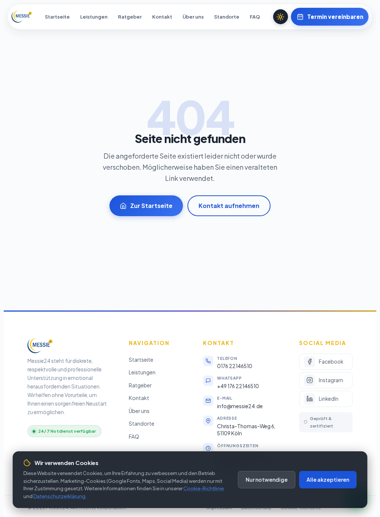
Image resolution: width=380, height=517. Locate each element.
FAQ (255, 17)
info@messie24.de (240, 406)
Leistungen (94, 17)
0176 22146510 (234, 366)
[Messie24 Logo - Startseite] (22, 17)
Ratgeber (130, 17)
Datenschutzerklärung (59, 496)
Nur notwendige (267, 479)
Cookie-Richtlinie (203, 488)
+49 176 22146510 (238, 386)
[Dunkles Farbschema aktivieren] (280, 16)
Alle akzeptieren (328, 479)
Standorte (226, 17)
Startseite (57, 17)
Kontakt (162, 17)
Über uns (193, 17)
